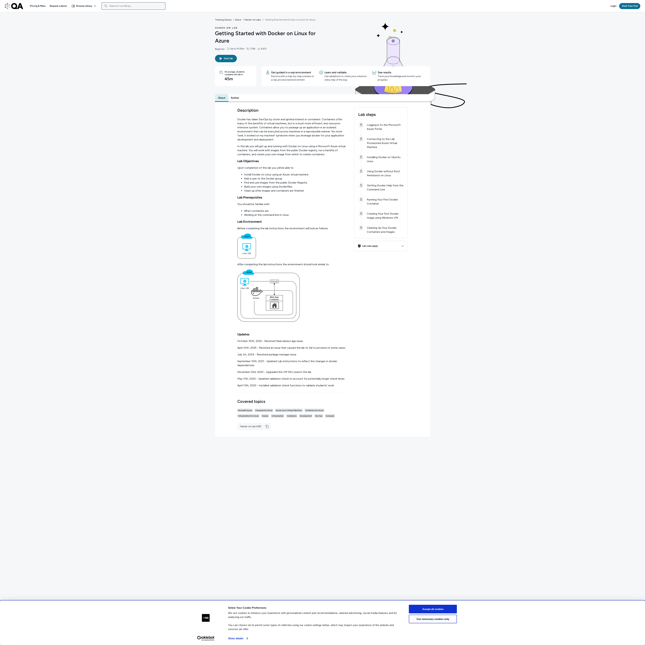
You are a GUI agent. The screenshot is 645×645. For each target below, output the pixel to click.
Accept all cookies (433, 609)
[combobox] (133, 6)
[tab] (221, 98)
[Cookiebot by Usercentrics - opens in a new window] (206, 638)
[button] (38, 6)
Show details (235, 638)
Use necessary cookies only (433, 618)
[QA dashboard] (14, 6)
